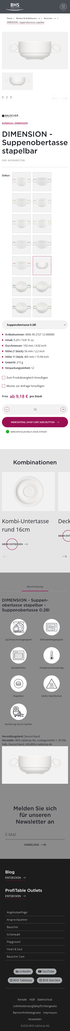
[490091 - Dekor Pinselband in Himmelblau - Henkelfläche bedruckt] (42, 181)
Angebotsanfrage (17, 912)
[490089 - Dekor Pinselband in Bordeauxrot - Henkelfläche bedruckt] (21, 244)
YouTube (48, 971)
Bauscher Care (15, 956)
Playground (13, 942)
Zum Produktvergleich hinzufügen (27, 377)
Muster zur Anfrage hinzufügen (25, 386)
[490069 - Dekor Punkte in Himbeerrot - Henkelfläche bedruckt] (21, 223)
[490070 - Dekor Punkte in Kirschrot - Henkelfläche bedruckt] (21, 181)
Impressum (50, 1012)
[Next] (64, 556)
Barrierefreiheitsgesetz (27, 1012)
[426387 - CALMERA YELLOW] (42, 286)
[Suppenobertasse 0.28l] (35, 324)
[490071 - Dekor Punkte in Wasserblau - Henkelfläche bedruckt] (42, 202)
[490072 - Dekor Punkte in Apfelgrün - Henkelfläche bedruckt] (42, 223)
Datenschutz (44, 999)
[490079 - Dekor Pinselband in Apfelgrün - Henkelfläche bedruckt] (42, 244)
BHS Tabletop (22, 980)
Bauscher (12, 927)
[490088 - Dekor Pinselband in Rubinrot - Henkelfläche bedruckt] (21, 265)
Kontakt (22, 999)
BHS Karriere (51, 980)
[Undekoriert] (42, 265)
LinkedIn (25, 971)
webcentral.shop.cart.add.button (33, 422)
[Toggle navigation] (63, 6)
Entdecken (13, 877)
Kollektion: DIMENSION (15, 123)
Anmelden (31, 845)
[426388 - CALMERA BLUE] (21, 307)
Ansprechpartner (17, 919)
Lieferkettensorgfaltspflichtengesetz (35, 1006)
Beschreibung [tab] (35, 586)
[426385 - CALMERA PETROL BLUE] (21, 286)
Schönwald (13, 934)
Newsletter (35, 1019)
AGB (32, 999)
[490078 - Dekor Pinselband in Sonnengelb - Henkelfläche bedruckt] (21, 202)
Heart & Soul (14, 949)
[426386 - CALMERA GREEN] (42, 307)
